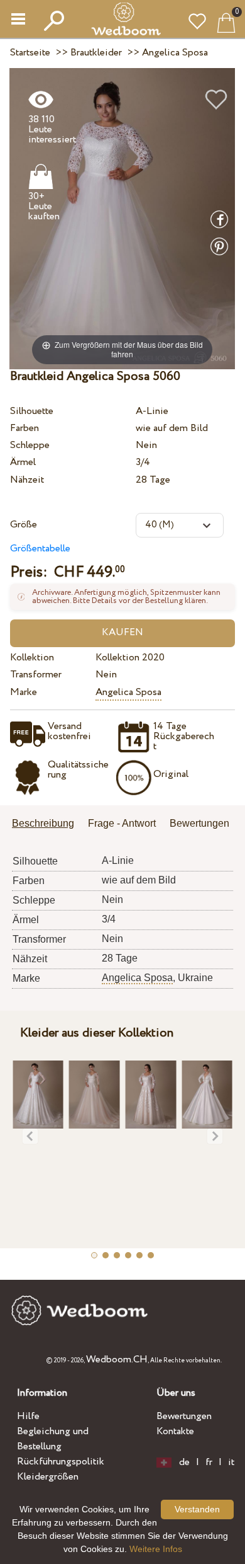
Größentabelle (40, 548)
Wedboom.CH (117, 1359)
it (231, 1463)
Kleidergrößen (48, 1476)
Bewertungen (184, 1416)
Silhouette (31, 411)
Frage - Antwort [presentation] (122, 823)
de (184, 1463)
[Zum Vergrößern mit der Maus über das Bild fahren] (122, 218)
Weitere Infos (155, 1549)
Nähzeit (27, 480)
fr (208, 1463)
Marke (23, 692)
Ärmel (23, 462)
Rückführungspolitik (60, 1461)
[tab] (47, 824)
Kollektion (32, 658)
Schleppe (30, 445)
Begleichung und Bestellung (53, 1439)
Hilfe (28, 1416)
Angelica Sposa (128, 692)
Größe (23, 525)
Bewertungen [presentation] (199, 823)
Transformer (36, 675)
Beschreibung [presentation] (43, 823)
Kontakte (175, 1431)
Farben (24, 428)
